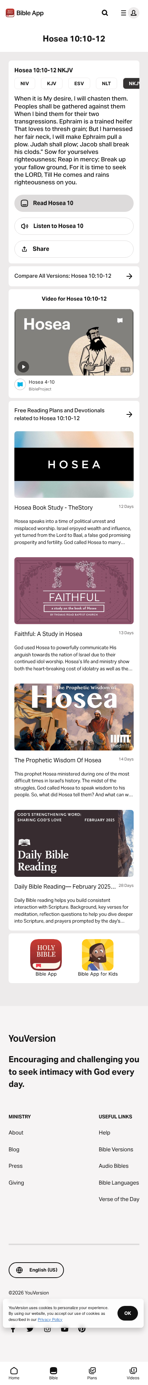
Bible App (46, 974)
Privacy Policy (50, 1319)
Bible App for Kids (98, 974)
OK (127, 1313)
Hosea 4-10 (47, 382)
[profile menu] (128, 13)
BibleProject (40, 389)
